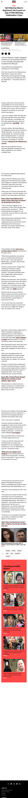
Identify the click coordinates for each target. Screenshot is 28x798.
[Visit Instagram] (14, 783)
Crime (4, 590)
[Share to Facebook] (2, 53)
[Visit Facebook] (8, 783)
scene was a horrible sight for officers (12, 250)
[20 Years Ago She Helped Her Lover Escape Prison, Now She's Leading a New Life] (14, 581)
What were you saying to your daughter (11, 453)
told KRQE (16, 123)
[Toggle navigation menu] (2, 1)
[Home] (14, 1)
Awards (3, 793)
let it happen (16, 433)
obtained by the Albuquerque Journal (14, 142)
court (11, 553)
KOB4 (15, 289)
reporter (8, 556)
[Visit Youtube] (16, 783)
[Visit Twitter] (11, 783)
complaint (17, 553)
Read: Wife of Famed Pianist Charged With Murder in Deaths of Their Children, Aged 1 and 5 (13, 379)
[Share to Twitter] (6, 53)
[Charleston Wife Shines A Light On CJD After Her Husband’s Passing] (14, 602)
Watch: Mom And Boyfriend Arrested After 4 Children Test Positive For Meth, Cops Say (14, 524)
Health (5, 610)
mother (13, 550)
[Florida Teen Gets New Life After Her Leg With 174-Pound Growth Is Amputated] (14, 646)
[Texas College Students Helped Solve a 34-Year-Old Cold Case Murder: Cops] (14, 668)
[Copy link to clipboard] (9, 53)
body (7, 553)
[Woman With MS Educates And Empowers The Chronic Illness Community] (14, 624)
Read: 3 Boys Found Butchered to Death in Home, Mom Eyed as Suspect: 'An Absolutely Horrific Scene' (13, 200)
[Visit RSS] (19, 783)
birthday (8, 550)
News (14, 6)
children (19, 550)
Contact (4, 795)
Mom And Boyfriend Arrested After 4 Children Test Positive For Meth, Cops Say (13, 544)
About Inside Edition (7, 790)
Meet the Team (5, 792)
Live (25, 1)
